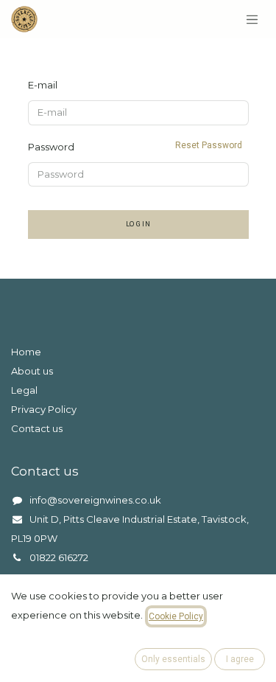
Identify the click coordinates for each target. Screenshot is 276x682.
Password (135, 146)
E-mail (42, 85)
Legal (24, 390)
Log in (138, 224)
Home (26, 352)
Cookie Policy (176, 616)
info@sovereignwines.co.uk (95, 500)
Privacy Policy (44, 409)
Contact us (37, 428)
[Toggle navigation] (252, 19)
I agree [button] (240, 659)
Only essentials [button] (173, 659)
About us (32, 371)
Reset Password (208, 145)
